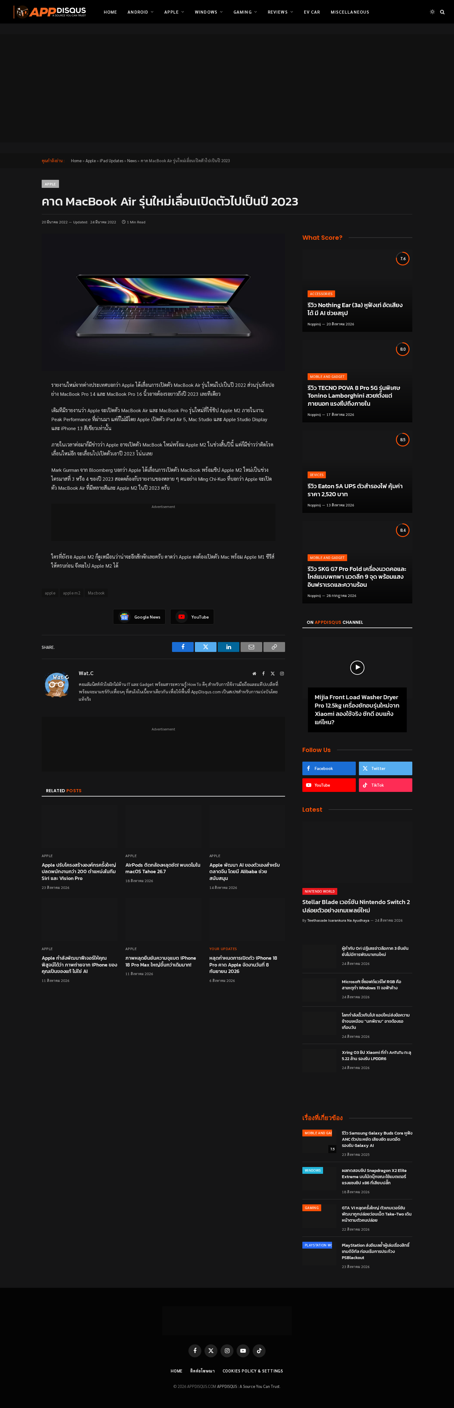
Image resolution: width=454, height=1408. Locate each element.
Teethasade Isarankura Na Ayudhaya (338, 920)
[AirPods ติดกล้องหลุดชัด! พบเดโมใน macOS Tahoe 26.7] (163, 826)
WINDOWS (313, 1170)
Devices (316, 474)
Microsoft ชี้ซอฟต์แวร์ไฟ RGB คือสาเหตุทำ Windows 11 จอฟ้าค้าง (371, 985)
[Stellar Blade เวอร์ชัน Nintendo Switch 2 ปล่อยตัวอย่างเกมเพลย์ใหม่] (357, 852)
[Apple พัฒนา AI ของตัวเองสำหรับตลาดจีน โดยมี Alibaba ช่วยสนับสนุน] (247, 826)
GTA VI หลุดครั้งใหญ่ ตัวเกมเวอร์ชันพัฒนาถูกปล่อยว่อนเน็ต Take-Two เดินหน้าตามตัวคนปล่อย (377, 1214)
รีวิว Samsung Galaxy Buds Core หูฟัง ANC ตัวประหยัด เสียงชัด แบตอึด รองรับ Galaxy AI (377, 1139)
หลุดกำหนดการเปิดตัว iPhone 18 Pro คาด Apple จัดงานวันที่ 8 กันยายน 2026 (243, 965)
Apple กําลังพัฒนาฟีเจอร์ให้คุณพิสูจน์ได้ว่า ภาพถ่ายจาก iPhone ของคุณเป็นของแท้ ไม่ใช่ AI (79, 965)
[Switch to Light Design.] (432, 11)
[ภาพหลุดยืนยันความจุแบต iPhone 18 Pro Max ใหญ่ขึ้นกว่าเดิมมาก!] (163, 919)
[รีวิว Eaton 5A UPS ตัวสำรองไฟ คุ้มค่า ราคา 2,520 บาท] (357, 471)
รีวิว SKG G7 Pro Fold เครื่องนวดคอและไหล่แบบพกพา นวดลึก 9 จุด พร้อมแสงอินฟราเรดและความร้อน (357, 577)
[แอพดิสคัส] (48, 11)
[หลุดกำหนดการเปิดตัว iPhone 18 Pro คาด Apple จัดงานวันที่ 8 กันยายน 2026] (247, 919)
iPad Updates (111, 160)
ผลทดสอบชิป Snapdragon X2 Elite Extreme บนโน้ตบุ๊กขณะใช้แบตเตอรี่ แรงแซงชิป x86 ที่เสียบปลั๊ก (374, 1177)
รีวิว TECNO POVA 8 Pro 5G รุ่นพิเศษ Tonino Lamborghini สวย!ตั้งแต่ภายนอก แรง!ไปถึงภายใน (354, 396)
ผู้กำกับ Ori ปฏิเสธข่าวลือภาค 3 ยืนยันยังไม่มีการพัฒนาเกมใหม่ (375, 951)
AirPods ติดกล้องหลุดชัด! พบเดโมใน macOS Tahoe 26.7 (162, 868)
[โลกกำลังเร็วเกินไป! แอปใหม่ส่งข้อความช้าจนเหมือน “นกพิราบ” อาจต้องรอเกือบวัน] (319, 1023)
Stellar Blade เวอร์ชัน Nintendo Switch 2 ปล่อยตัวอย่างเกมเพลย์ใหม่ (356, 906)
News (132, 160)
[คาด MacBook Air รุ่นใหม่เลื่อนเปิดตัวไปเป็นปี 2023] (163, 302)
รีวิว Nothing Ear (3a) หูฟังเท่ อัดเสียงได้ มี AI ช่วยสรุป (355, 309)
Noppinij (314, 323)
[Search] (442, 12)
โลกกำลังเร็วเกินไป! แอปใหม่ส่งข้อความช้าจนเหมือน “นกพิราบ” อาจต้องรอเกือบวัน (376, 1021)
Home (110, 12)
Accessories (321, 293)
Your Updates (223, 948)
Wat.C (86, 673)
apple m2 (71, 592)
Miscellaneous (350, 12)
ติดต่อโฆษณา (202, 1370)
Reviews (278, 12)
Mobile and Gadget (327, 376)
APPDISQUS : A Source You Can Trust (248, 1386)
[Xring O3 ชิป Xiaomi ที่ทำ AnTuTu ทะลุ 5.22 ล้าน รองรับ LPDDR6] (319, 1060)
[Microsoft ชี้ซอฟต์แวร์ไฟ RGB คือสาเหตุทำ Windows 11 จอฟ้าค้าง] (319, 990)
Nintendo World (320, 891)
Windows (206, 12)
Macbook (96, 592)
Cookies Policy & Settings (253, 1370)
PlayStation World (322, 1245)
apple (50, 592)
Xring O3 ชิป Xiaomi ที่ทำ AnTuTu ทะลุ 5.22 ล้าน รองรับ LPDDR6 (376, 1056)
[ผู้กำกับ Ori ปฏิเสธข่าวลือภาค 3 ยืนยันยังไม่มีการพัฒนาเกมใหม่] (319, 956)
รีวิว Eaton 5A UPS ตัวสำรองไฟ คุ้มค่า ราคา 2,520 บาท (355, 490)
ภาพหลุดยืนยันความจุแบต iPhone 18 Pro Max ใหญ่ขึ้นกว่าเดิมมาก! (160, 961)
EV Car (312, 12)
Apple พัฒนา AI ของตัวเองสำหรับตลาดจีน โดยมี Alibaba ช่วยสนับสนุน (244, 872)
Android (138, 12)
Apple (171, 12)
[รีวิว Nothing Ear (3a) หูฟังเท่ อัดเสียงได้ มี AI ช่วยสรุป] (357, 290)
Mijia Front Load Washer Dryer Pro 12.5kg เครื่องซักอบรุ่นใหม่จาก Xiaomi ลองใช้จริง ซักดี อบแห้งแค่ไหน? (357, 710)
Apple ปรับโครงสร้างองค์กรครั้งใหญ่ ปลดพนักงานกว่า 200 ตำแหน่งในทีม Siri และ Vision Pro (79, 872)
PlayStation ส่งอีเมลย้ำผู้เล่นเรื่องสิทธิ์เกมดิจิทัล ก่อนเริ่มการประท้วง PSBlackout (376, 1251)
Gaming (242, 12)
